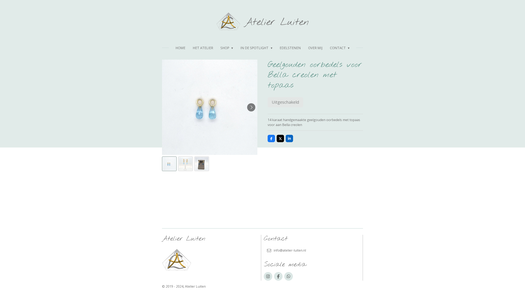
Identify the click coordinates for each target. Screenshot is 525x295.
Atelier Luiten (276, 22)
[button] (169, 164)
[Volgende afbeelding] (251, 107)
